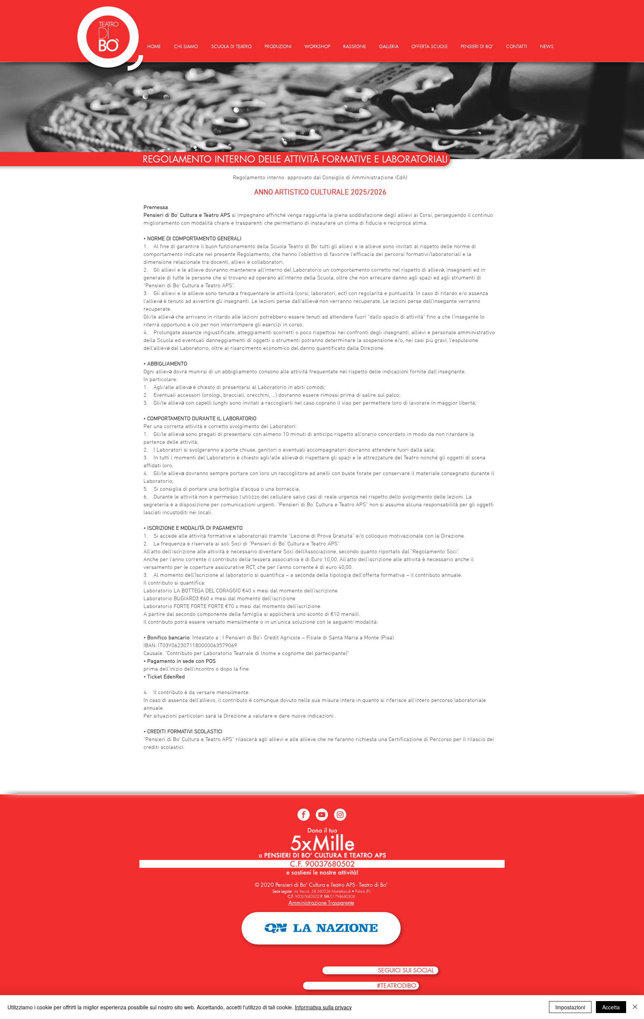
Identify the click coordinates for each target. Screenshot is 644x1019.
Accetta (611, 1007)
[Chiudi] (635, 1007)
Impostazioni (570, 1007)
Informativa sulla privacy (323, 1007)
